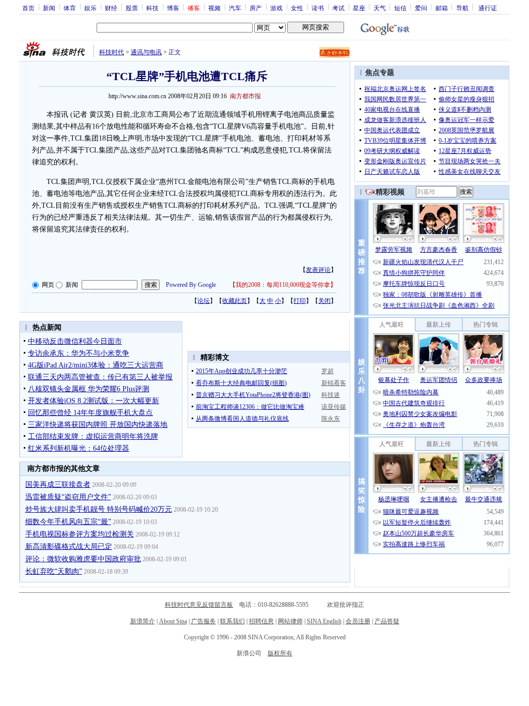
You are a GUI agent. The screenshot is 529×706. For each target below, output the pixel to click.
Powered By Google (191, 284)
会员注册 (358, 621)
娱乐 (90, 8)
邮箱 (441, 8)
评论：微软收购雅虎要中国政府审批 (83, 559)
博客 (173, 8)
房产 (256, 8)
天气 (380, 8)
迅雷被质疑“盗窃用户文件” (68, 497)
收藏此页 (234, 300)
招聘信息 (261, 621)
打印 (299, 300)
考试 (338, 8)
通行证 (487, 8)
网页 (48, 284)
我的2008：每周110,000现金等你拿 (283, 284)
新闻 (49, 8)
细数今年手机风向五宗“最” (68, 522)
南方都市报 (245, 96)
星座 (359, 8)
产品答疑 (387, 621)
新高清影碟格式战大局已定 (68, 546)
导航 (462, 8)
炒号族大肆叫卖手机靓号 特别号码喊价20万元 (98, 509)
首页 (28, 8)
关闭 (324, 300)
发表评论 (318, 269)
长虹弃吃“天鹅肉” (53, 571)
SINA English (324, 621)
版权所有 (280, 653)
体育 (70, 8)
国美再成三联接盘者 (57, 484)
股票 (132, 8)
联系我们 (232, 621)
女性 (297, 8)
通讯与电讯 (146, 52)
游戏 (276, 8)
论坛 (203, 300)
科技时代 (111, 52)
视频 (214, 8)
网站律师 (290, 621)
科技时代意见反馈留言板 (199, 604)
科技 (152, 8)
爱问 (421, 8)
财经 (111, 8)
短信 (400, 8)
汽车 (235, 8)
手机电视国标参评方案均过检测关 (79, 534)
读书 (318, 8)
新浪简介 (142, 621)
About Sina (173, 621)
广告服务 (203, 621)
